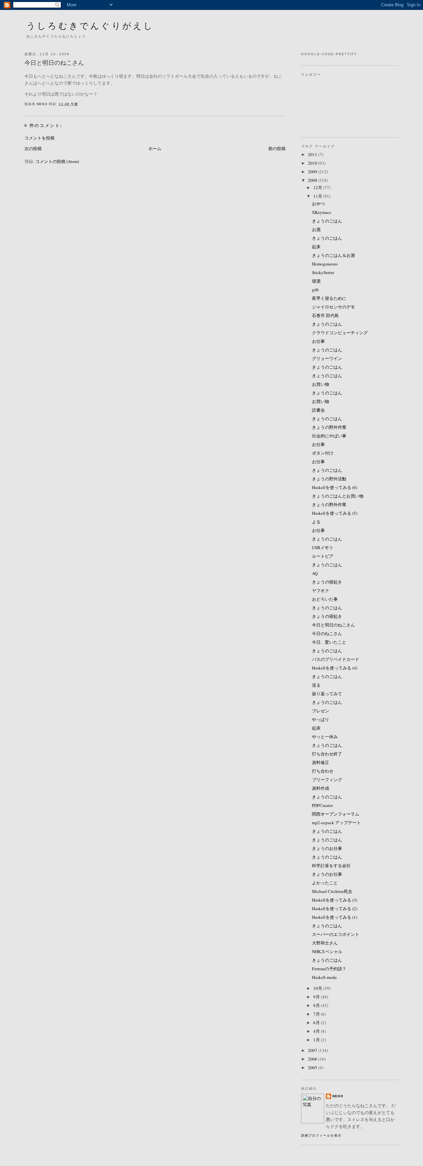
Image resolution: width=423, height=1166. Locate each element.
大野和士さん (325, 943)
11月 (318, 196)
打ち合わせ (322, 771)
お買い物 (320, 384)
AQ (315, 573)
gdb (315, 290)
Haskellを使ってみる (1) (334, 917)
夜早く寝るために (329, 298)
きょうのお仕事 (327, 848)
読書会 (318, 410)
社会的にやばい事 (329, 436)
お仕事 (318, 341)
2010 (313, 163)
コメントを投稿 (39, 138)
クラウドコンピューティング (340, 333)
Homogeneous (325, 264)
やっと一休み (325, 737)
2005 (313, 1067)
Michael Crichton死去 (332, 891)
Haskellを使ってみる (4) (334, 668)
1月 (317, 1040)
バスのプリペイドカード (335, 659)
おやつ (318, 204)
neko (337, 1096)
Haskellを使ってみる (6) (334, 487)
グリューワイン (327, 358)
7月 (317, 1014)
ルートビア (322, 556)
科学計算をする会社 (331, 865)
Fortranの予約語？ (329, 969)
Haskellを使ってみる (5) (334, 513)
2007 (313, 1050)
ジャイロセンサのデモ (333, 307)
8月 (317, 1005)
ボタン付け (322, 453)
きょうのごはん (327, 221)
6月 (317, 1022)
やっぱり (320, 719)
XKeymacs (321, 212)
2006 (313, 1059)
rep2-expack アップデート (336, 822)
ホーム (154, 148)
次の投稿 (33, 148)
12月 (318, 187)
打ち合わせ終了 (327, 754)
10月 (318, 988)
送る (316, 685)
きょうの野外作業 (329, 427)
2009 (313, 172)
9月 (317, 997)
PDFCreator (322, 805)
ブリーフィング (327, 780)
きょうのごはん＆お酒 (333, 255)
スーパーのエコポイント (335, 934)
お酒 (316, 229)
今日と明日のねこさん (333, 625)
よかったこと (325, 883)
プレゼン (320, 711)
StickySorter (323, 272)
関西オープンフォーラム (335, 814)
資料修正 (320, 762)
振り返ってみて (327, 694)
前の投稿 (277, 148)
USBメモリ (322, 547)
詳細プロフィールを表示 (321, 1135)
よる (316, 522)
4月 (317, 1031)
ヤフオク (320, 590)
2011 (313, 154)
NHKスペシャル (327, 951)
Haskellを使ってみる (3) (334, 900)
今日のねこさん (327, 633)
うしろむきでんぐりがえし (90, 25)
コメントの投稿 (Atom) (57, 161)
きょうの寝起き (327, 582)
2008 (313, 180)
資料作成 (320, 788)
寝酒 (316, 281)
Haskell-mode (324, 977)
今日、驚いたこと (329, 642)
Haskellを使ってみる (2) (334, 908)
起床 (316, 247)
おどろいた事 (325, 599)
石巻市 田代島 (325, 315)
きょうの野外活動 (329, 479)
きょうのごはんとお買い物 (338, 496)
